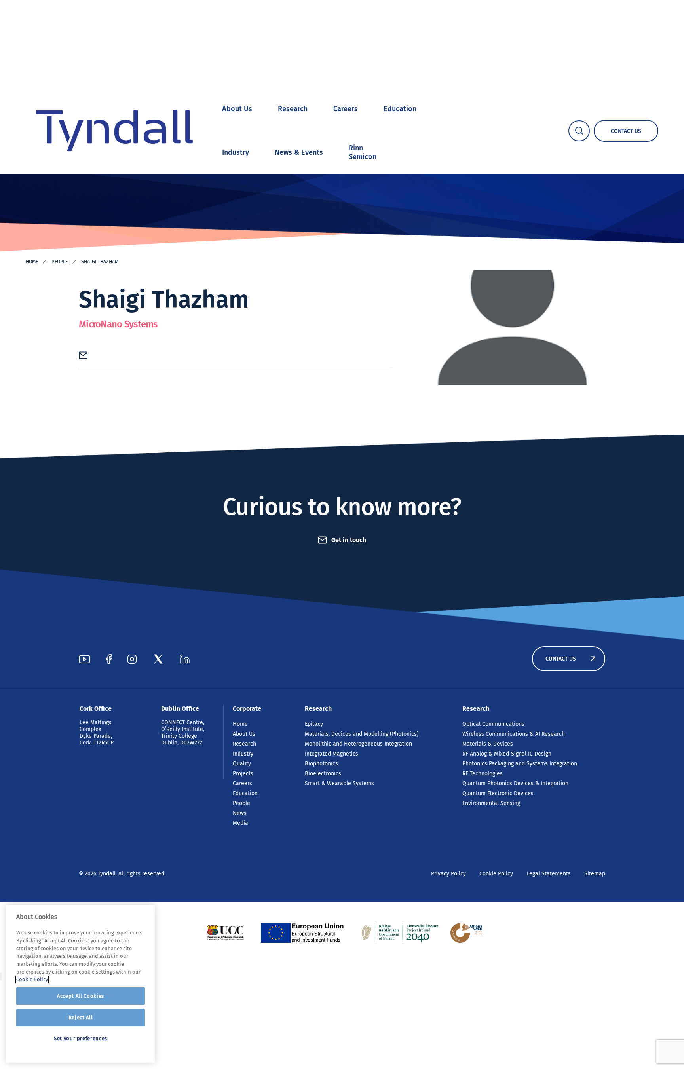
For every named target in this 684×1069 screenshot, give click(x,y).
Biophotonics (321, 763)
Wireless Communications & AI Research (513, 734)
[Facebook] (109, 659)
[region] (80, 984)
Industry (235, 152)
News (240, 813)
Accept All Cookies (80, 996)
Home (32, 261)
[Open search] (579, 130)
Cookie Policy (496, 873)
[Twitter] (158, 659)
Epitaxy (314, 724)
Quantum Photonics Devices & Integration (515, 783)
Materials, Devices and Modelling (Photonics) (362, 734)
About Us (237, 108)
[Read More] (225, 933)
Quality (242, 763)
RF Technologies (482, 773)
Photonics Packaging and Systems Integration (519, 763)
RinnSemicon (362, 152)
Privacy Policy (448, 873)
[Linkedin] (185, 659)
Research (293, 108)
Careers (345, 108)
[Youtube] (84, 659)
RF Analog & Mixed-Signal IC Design (506, 753)
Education (400, 108)
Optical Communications (493, 724)
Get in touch (348, 540)
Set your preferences (80, 1038)
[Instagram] (132, 659)
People (59, 261)
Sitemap (594, 873)
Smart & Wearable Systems (339, 783)
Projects (243, 773)
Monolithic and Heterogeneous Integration (358, 744)
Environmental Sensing (491, 803)
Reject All (80, 1017)
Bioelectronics (323, 773)
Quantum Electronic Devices (498, 793)
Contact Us (560, 658)
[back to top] (1, 976)
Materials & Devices (487, 744)
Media (240, 823)
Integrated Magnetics (331, 753)
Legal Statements (548, 873)
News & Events (299, 152)
